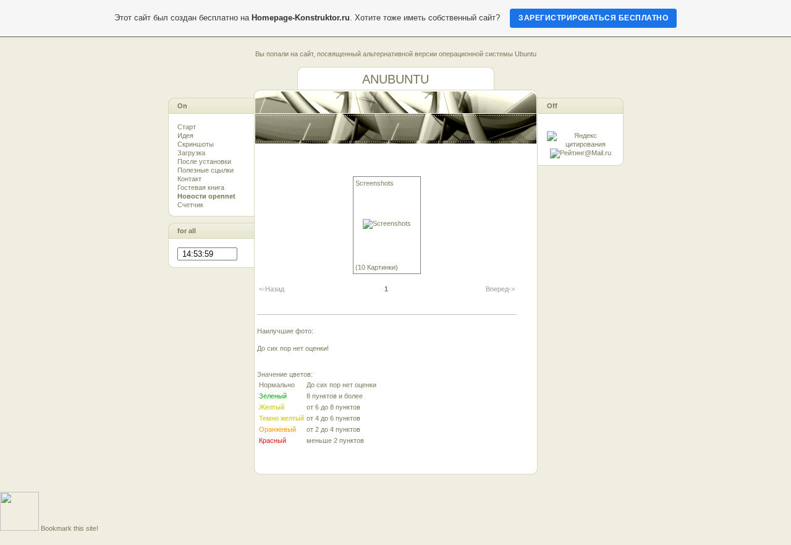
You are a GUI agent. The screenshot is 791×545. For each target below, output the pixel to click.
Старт (186, 127)
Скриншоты (195, 144)
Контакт (189, 178)
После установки (204, 161)
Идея (185, 135)
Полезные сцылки (205, 170)
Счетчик (190, 204)
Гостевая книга (200, 187)
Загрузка (191, 153)
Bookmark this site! (69, 528)
